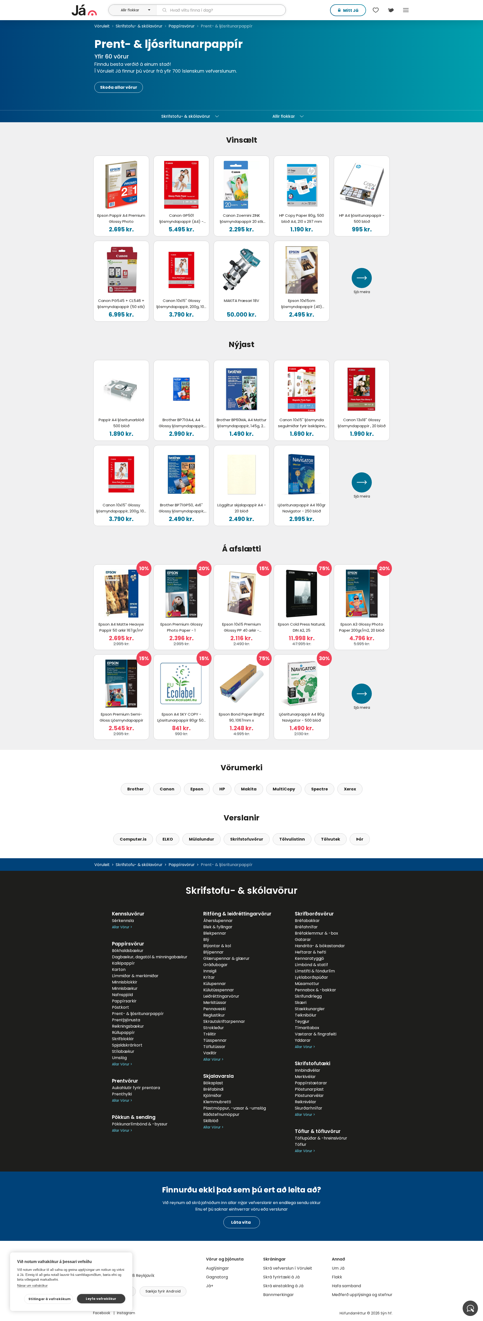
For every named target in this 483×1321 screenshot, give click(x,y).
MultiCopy (284, 789)
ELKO (168, 839)
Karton (119, 969)
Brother (135, 789)
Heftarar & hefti (310, 952)
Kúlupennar (214, 984)
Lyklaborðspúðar (311, 977)
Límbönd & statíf (311, 965)
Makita (249, 789)
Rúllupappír (123, 1032)
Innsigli (209, 971)
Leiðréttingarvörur (221, 996)
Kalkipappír (123, 963)
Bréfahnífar (306, 927)
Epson (196, 789)
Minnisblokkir (124, 982)
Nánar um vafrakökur (32, 1285)
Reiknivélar (305, 1102)
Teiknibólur (305, 1015)
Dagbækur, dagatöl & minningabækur (149, 957)
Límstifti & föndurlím (315, 971)
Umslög (119, 1058)
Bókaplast (213, 1083)
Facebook (102, 1312)
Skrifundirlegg (308, 996)
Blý (206, 939)
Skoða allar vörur (118, 87)
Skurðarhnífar (308, 1108)
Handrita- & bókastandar (320, 946)
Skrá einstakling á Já (283, 1286)
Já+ (209, 1286)
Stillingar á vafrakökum (49, 1299)
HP (222, 789)
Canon (167, 789)
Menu (405, 10)
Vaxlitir (210, 1053)
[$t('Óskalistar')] (375, 10)
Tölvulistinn (292, 839)
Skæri (300, 1002)
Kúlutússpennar (218, 990)
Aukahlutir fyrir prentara (136, 1088)
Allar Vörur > (122, 927)
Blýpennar (213, 952)
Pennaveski (214, 1009)
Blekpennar (214, 933)
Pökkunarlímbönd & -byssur (140, 1124)
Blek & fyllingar (217, 927)
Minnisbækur (125, 988)
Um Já (338, 1268)
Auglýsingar (217, 1268)
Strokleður (213, 1028)
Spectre (319, 789)
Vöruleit (102, 26)
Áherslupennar (218, 921)
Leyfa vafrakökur (101, 1299)
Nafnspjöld (122, 995)
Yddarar (303, 1040)
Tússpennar (215, 1040)
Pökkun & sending (133, 1117)
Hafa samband (346, 1286)
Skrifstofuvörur (246, 839)
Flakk (337, 1277)
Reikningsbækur (128, 1026)
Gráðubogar (215, 965)
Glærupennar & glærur (226, 958)
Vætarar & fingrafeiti (315, 1034)
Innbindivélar (307, 1070)
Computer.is (133, 839)
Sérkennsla (123, 921)
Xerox (350, 789)
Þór (359, 839)
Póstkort (120, 1007)
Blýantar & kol (217, 946)
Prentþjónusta (126, 1020)
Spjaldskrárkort (127, 1045)
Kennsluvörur (128, 913)
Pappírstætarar (311, 1083)
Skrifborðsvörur (314, 913)
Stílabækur (123, 1051)
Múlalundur (201, 839)
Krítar (209, 977)
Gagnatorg (217, 1277)
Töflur (300, 1144)
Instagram (126, 1312)
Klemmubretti (217, 1102)
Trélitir (209, 1034)
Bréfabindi (213, 1089)
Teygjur (302, 1021)
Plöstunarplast (309, 1089)
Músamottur (307, 984)
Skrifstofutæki (312, 1063)
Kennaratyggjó (309, 958)
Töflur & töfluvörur (318, 1131)
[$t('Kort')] (390, 10)
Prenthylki (122, 1094)
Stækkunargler (310, 1009)
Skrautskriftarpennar (224, 1021)
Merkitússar (214, 1002)
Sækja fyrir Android (163, 1291)
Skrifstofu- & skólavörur (139, 26)
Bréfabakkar (307, 921)
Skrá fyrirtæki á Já (281, 1277)
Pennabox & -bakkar (315, 990)
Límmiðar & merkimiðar (135, 976)
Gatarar (303, 939)
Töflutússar (214, 1047)
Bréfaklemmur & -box (316, 933)
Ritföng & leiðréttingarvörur (237, 913)
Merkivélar (305, 1077)
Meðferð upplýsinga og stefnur (362, 1295)
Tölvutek (330, 839)
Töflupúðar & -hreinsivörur (321, 1138)
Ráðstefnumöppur (221, 1114)
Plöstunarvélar (309, 1095)
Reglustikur (214, 1015)
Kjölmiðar (212, 1095)
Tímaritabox (307, 1028)
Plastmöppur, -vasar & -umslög (234, 1108)
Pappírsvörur (182, 26)
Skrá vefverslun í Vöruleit (287, 1268)
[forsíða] (89, 10)
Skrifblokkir (123, 1039)
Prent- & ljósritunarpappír (138, 1014)
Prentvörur (125, 1081)
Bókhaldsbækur (127, 951)
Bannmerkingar (278, 1295)
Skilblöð (210, 1121)
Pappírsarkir (124, 1001)
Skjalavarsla (218, 1076)
